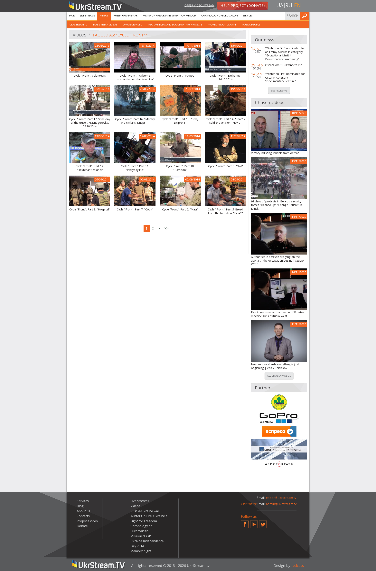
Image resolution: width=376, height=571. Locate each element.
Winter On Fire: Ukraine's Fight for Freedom (169, 15)
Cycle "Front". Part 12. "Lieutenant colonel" (90, 168)
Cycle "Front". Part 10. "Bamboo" (180, 168)
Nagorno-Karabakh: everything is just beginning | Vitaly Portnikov (275, 366)
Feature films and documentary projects (175, 24)
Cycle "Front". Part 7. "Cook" (135, 209)
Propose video (87, 521)
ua (279, 5)
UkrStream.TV (78, 24)
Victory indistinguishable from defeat (275, 153)
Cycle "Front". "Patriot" (180, 75)
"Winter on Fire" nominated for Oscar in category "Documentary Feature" (285, 77)
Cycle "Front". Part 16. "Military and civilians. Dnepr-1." (135, 121)
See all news (279, 90)
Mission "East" (140, 536)
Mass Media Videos (105, 24)
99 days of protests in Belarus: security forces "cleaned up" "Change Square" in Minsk (276, 205)
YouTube (254, 523)
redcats (297, 565)
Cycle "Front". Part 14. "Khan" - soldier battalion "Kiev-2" (225, 121)
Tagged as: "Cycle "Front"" (119, 35)
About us (83, 511)
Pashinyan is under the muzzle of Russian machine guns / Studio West (277, 314)
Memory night (140, 551)
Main (72, 15)
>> (166, 228)
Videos (104, 15)
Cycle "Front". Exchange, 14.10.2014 (225, 77)
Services (247, 15)
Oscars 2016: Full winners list (283, 65)
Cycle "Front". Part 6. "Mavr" (180, 209)
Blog (80, 506)
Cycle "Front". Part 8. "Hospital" (89, 209)
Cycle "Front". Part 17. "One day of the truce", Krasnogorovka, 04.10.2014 (89, 122)
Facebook (245, 523)
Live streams (87, 15)
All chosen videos (279, 375)
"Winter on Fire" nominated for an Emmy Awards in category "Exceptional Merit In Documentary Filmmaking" (285, 53)
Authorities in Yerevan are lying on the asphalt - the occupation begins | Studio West (277, 260)
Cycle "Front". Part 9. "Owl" (225, 166)
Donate (82, 526)
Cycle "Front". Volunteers (90, 75)
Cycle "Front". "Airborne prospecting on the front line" (135, 77)
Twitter (263, 523)
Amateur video (133, 24)
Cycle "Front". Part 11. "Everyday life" (135, 168)
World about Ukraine (222, 24)
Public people (251, 24)
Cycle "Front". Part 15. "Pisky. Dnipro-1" (180, 121)
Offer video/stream (199, 5)
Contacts (83, 516)
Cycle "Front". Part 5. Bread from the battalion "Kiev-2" (225, 211)
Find (305, 15)
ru (288, 5)
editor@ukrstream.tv (281, 498)
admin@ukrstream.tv (281, 504)
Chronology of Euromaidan (219, 15)
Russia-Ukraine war (125, 15)
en (297, 5)
